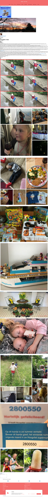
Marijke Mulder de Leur (3, 35)
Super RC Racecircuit (42, 53)
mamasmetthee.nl (3, 36)
